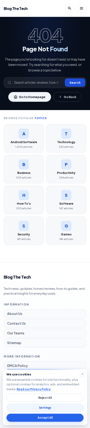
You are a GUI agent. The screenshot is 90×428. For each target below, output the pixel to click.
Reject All (45, 398)
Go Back (70, 97)
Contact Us (16, 323)
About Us (14, 313)
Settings (45, 408)
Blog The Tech (16, 8)
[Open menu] (81, 8)
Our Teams (15, 333)
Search (75, 82)
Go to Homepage (32, 97)
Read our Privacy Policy (34, 389)
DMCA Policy (17, 365)
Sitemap (14, 343)
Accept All (45, 417)
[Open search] (69, 8)
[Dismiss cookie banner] (82, 374)
